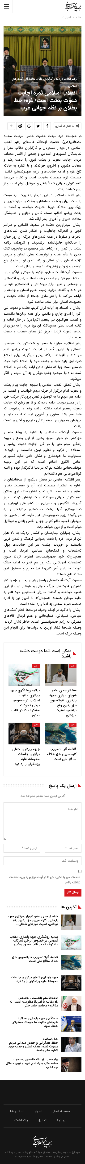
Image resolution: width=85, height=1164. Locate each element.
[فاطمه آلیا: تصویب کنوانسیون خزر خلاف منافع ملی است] (60, 733)
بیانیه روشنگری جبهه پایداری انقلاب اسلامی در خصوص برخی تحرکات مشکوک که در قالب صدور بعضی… (34, 940)
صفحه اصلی (60, 1111)
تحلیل (42, 1120)
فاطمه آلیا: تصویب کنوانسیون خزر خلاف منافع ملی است (35, 959)
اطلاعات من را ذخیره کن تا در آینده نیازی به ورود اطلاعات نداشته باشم (44, 880)
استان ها (17, 1111)
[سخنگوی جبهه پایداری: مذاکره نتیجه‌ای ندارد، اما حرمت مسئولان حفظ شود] (71, 1024)
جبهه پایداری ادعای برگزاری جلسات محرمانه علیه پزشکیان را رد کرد (34, 979)
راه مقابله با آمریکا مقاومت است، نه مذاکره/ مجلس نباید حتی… (34, 1004)
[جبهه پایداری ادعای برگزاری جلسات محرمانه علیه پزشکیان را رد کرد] (24, 733)
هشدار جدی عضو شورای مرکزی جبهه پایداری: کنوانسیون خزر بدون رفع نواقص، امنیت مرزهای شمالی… (33, 920)
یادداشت (21, 1120)
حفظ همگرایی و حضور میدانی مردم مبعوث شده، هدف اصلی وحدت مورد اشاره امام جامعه (33, 1045)
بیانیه (60, 1120)
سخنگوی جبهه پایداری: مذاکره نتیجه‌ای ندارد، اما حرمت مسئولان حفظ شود (35, 1022)
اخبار (73, 666)
